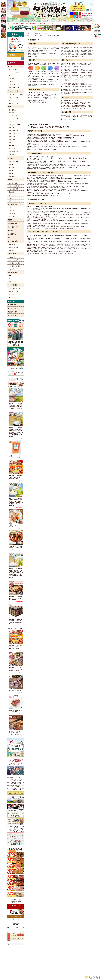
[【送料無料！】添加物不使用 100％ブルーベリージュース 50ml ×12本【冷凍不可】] (16, 611)
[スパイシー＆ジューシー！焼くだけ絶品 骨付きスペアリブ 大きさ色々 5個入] (16, 722)
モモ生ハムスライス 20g (15, 456)
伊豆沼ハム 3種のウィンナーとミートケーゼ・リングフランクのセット (15, 547)
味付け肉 (10, 158)
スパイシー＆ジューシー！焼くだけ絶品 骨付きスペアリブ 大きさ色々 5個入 (16, 732)
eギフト (10, 237)
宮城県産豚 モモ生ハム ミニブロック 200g (15, 710)
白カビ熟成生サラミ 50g (15, 690)
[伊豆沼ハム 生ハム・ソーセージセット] (16, 516)
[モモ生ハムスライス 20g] (16, 447)
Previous (8, 24)
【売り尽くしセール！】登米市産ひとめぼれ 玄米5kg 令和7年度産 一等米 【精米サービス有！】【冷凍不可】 (16, 406)
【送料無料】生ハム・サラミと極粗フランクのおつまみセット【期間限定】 (15, 669)
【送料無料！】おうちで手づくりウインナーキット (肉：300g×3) (15, 598)
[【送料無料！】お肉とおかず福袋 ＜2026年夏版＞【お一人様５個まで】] (16, 467)
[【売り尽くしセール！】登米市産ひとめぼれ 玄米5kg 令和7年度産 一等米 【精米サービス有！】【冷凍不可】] (16, 395)
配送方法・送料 (12, 312)
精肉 (9, 107)
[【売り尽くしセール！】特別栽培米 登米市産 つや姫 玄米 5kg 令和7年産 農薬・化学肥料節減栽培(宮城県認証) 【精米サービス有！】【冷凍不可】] (16, 490)
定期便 (10, 220)
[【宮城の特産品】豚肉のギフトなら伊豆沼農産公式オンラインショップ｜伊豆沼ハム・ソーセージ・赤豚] (50, 9)
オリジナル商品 (12, 204)
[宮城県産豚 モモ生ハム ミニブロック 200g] (16, 701)
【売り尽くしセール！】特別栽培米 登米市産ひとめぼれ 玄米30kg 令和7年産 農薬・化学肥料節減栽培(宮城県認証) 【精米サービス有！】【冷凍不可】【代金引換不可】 (16, 432)
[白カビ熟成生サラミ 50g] (16, 682)
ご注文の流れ (12, 305)
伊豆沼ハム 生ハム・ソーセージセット (16, 525)
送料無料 (10, 230)
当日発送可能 (12, 234)
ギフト (10, 66)
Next (93, 24)
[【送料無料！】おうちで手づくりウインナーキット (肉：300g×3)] (16, 588)
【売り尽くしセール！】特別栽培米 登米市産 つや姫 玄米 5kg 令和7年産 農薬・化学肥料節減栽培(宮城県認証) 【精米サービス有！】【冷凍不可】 (16, 501)
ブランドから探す (13, 241)
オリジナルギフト (13, 315)
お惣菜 (10, 180)
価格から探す (12, 254)
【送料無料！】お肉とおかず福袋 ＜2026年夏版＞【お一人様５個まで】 (15, 477)
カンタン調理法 (12, 285)
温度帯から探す (12, 272)
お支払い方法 (12, 308)
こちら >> (76, 120)
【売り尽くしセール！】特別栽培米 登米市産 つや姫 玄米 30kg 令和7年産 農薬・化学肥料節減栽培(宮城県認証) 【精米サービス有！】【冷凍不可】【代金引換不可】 (16, 573)
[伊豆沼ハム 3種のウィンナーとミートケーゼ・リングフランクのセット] (16, 537)
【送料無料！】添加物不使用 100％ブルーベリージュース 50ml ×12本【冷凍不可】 (15, 621)
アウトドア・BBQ (13, 227)
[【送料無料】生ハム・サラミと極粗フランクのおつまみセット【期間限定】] (16, 659)
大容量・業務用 (12, 223)
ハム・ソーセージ (13, 91)
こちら (33, 56)
